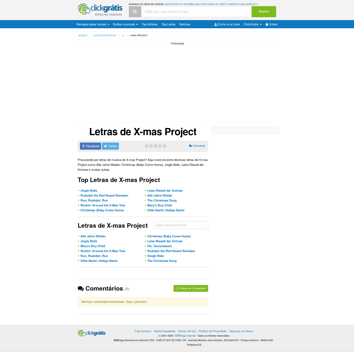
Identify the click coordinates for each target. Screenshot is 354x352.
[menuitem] (93, 24)
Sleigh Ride (155, 256)
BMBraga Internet (185, 335)
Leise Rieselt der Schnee (165, 190)
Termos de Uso (187, 331)
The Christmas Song (162, 200)
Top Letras (168, 24)
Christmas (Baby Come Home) (102, 210)
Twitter (112, 146)
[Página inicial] (92, 332)
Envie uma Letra (228, 24)
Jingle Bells (89, 190)
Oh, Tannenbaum (159, 246)
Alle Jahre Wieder (159, 195)
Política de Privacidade (212, 331)
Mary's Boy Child (159, 205)
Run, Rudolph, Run (94, 200)
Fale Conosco (143, 331)
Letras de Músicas (108, 14)
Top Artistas (150, 24)
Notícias (184, 24)
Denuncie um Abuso (241, 331)
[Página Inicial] (100, 9)
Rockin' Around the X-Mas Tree (103, 205)
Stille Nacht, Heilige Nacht (165, 210)
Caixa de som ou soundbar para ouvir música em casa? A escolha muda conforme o (211, 4)
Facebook (92, 146)
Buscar (264, 11)
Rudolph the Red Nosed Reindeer (104, 195)
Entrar (273, 24)
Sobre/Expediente (164, 331)
